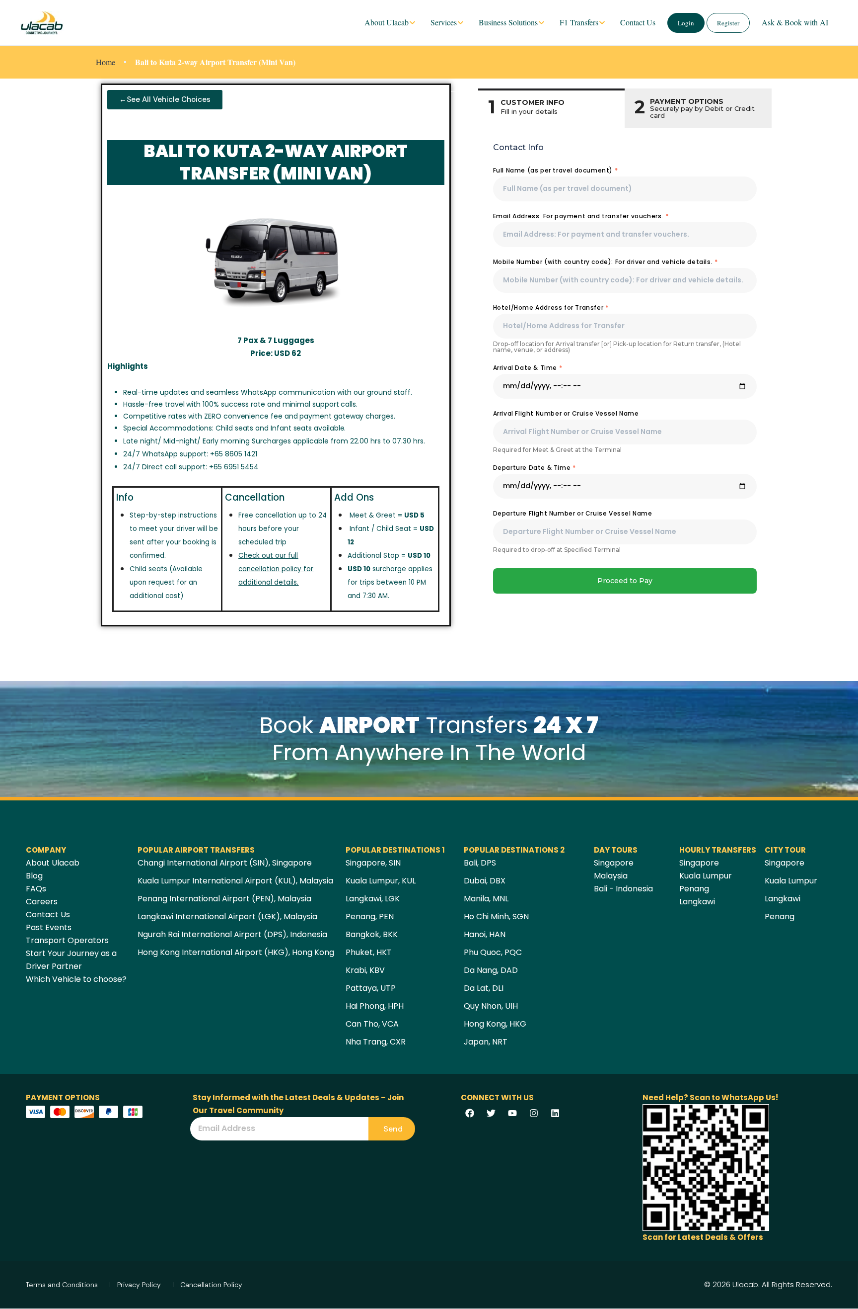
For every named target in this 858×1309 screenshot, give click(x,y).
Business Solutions (508, 22)
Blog (34, 875)
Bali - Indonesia (623, 888)
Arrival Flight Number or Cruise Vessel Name (566, 413)
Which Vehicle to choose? (76, 979)
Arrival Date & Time (528, 367)
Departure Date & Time (534, 467)
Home (105, 62)
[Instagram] (534, 1113)
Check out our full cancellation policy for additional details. (275, 569)
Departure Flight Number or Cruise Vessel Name (572, 513)
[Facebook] (470, 1113)
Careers (42, 901)
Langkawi (697, 901)
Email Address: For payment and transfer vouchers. (581, 216)
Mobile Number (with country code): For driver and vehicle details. (605, 262)
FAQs (36, 888)
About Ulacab (386, 22)
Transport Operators (67, 940)
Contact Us (637, 22)
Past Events (49, 927)
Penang (694, 888)
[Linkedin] (555, 1113)
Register (728, 22)
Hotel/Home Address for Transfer (551, 307)
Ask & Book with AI (795, 22)
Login (686, 22)
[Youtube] (512, 1113)
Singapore (614, 863)
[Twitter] (491, 1113)
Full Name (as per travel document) (555, 170)
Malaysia (611, 875)
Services (443, 22)
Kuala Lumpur (705, 875)
